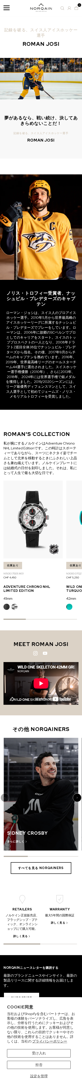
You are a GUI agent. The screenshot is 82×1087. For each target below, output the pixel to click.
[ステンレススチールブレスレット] (14, 607)
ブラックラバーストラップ (6, 607)
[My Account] (69, 8)
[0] (76, 8)
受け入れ (39, 1053)
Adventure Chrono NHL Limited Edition (26, 589)
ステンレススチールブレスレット (14, 607)
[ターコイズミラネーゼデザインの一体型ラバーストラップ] (69, 607)
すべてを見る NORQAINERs (41, 868)
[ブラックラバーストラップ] (6, 607)
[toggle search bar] (62, 8)
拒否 (38, 1065)
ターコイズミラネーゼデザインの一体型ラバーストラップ (69, 607)
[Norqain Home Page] (41, 8)
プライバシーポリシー (49, 1041)
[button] (5, 797)
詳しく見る (20, 936)
